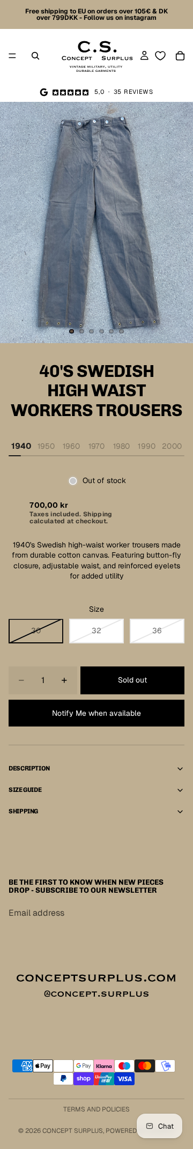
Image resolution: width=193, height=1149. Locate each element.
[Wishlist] (160, 56)
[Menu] (12, 55)
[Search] (35, 56)
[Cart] (180, 56)
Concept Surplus (72, 1130)
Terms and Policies (96, 1109)
